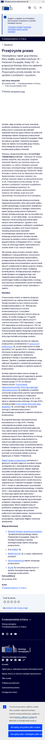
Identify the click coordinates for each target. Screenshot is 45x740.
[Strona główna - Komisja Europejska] (7, 7)
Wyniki (10, 567)
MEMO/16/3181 (14, 554)
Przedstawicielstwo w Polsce (14, 588)
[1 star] (4, 601)
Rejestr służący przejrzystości (14, 460)
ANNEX (15, 549)
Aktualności (8, 45)
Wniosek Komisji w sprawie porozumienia (25, 531)
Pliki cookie (6, 678)
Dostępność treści (9, 692)
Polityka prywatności (10, 683)
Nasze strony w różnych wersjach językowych (21, 674)
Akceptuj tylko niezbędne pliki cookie (26, 734)
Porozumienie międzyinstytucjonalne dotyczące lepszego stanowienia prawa (20, 387)
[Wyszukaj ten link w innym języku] (14, 346)
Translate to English (15, 27)
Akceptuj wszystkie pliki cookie (25, 727)
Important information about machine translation (19, 29)
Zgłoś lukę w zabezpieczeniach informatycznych (22, 669)
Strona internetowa (16, 560)
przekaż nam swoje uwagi (16, 608)
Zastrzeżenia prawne (10, 687)
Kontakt (5, 664)
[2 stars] (6, 601)
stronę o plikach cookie (24, 717)
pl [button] (29, 7)
